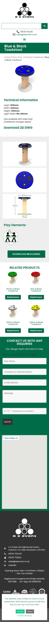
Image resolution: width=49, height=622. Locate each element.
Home (7, 57)
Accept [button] (20, 611)
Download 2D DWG (18, 128)
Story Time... (17, 57)
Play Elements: (15, 225)
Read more (13, 297)
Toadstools (38, 57)
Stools (28, 57)
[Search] (44, 26)
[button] (24, 39)
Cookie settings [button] (24, 615)
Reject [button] (30, 611)
